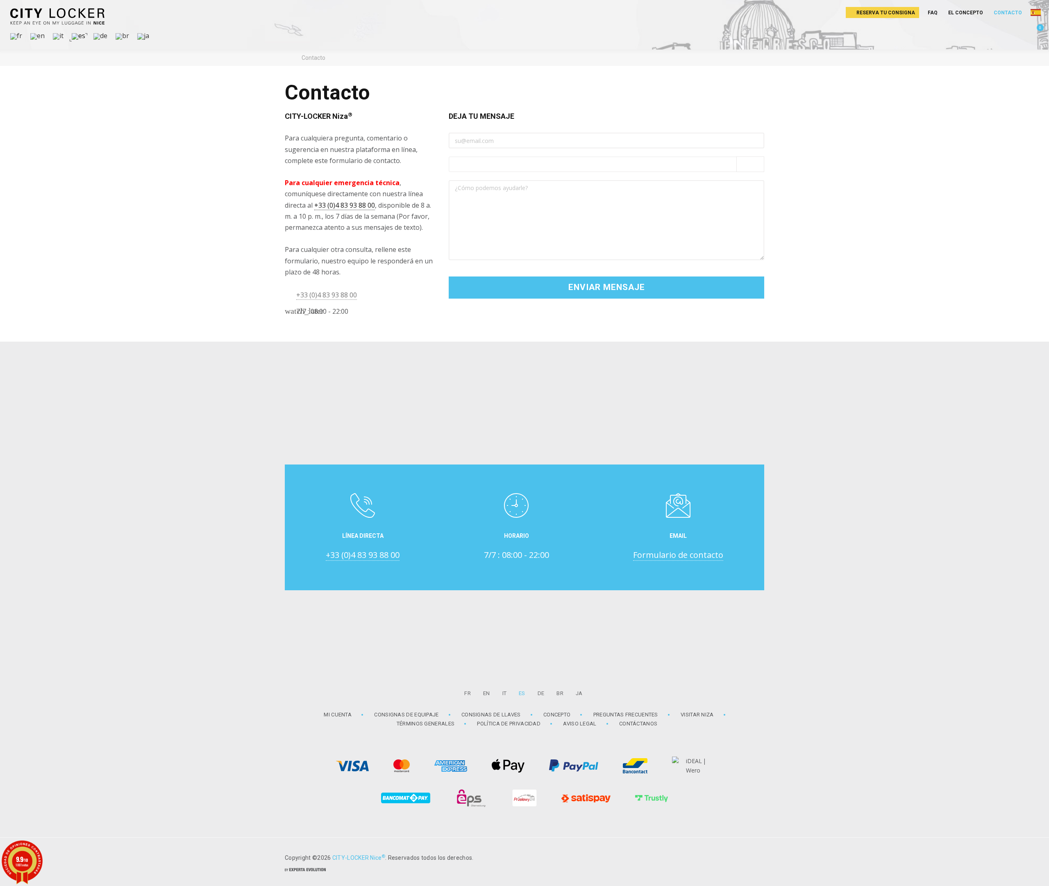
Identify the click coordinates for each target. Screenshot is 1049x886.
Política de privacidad (508, 724)
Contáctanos (638, 724)
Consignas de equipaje (406, 715)
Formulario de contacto (678, 554)
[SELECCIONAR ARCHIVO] (750, 164)
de (541, 693)
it (504, 693)
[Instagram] (733, 857)
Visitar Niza (697, 715)
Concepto (556, 715)
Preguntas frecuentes (625, 715)
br (559, 693)
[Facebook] (754, 857)
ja (579, 693)
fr (467, 693)
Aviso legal (579, 724)
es (522, 693)
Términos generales (425, 724)
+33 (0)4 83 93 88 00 (344, 205)
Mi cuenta (338, 715)
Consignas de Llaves (491, 715)
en (486, 693)
